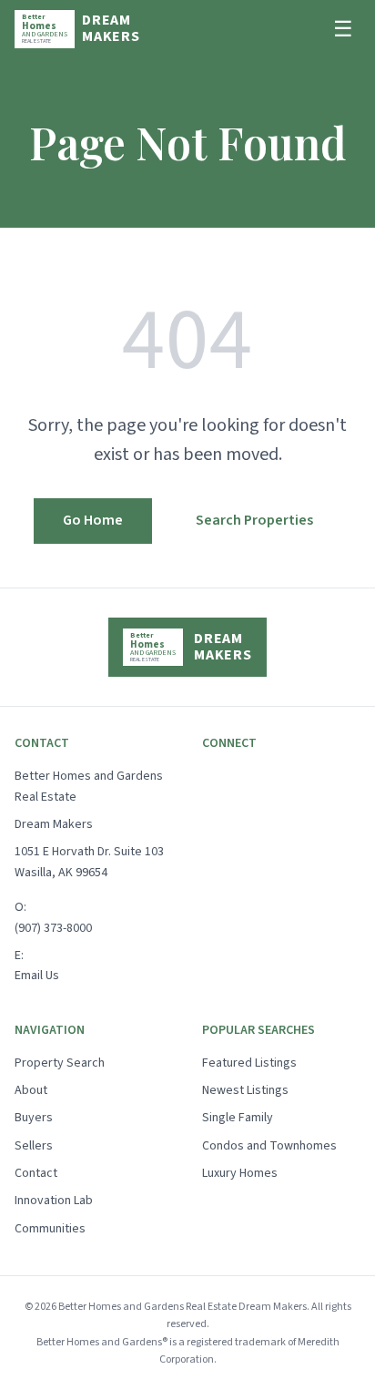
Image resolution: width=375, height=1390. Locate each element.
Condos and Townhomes (269, 1146)
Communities (50, 1229)
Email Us (37, 975)
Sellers (34, 1146)
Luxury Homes (240, 1173)
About (31, 1090)
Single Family (237, 1118)
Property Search (60, 1063)
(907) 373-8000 (53, 928)
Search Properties (254, 520)
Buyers (34, 1118)
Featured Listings (249, 1063)
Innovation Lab (54, 1200)
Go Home (93, 520)
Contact (36, 1173)
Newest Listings (245, 1090)
